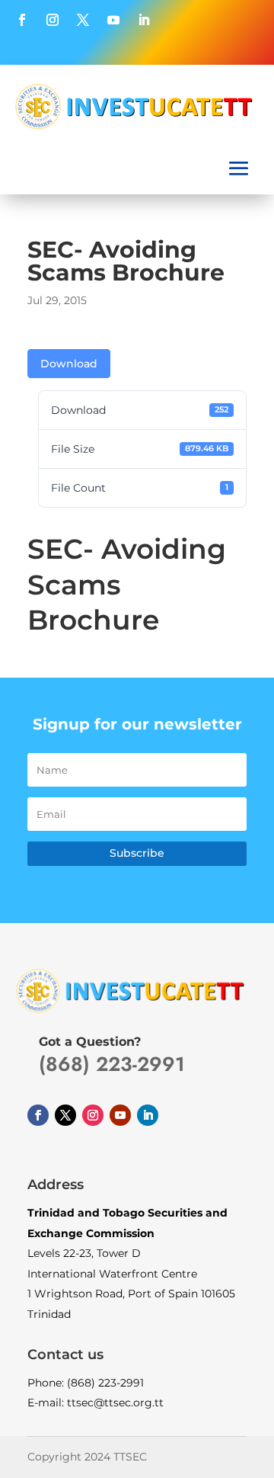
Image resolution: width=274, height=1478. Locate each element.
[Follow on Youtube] (113, 20)
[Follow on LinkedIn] (144, 20)
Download (68, 363)
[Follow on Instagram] (52, 20)
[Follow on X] (83, 20)
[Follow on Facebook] (22, 20)
